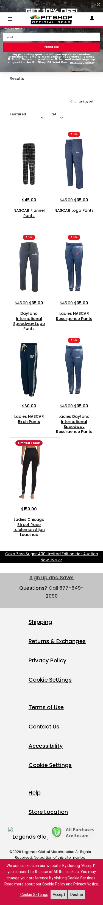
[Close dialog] (99, 4)
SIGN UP (51, 47)
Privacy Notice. (86, 884)
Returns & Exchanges (57, 641)
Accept (59, 894)
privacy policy (82, 62)
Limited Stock (29, 443)
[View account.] (92, 19)
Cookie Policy (53, 884)
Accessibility (46, 746)
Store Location (48, 812)
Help (35, 792)
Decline (76, 894)
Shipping (40, 622)
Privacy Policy (47, 660)
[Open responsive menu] (10, 18)
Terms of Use (46, 707)
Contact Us (44, 726)
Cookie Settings (50, 680)
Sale (74, 134)
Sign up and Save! (51, 577)
